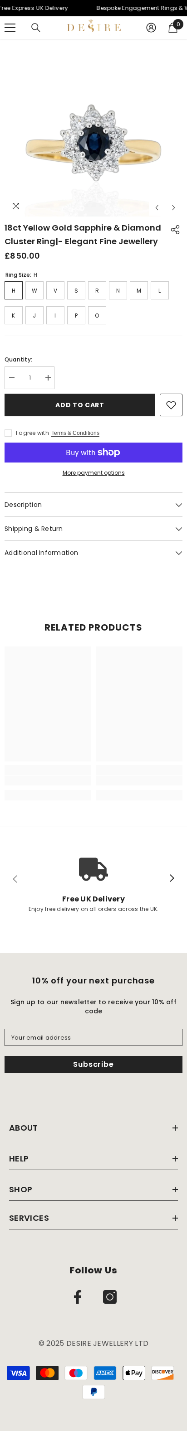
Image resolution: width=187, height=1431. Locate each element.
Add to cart (79, 405)
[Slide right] (171, 879)
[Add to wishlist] (171, 405)
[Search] (35, 27)
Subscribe (93, 1064)
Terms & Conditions (75, 433)
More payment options (94, 473)
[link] (48, 780)
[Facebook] (77, 1297)
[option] (93, 128)
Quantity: (18, 359)
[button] (157, 208)
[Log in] (151, 28)
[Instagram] (110, 1297)
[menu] (10, 27)
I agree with (32, 433)
